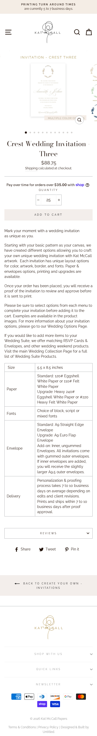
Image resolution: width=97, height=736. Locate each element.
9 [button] (59, 133)
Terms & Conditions (22, 727)
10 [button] (64, 133)
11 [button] (68, 133)
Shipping (31, 168)
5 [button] (43, 133)
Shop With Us (48, 653)
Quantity (48, 189)
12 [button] (72, 133)
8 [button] (55, 133)
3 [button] (35, 133)
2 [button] (30, 133)
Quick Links (48, 669)
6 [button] (47, 133)
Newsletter (48, 684)
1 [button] (26, 133)
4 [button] (39, 133)
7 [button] (51, 133)
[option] (48, 7)
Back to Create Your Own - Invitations (52, 585)
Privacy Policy (48, 727)
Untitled (48, 732)
